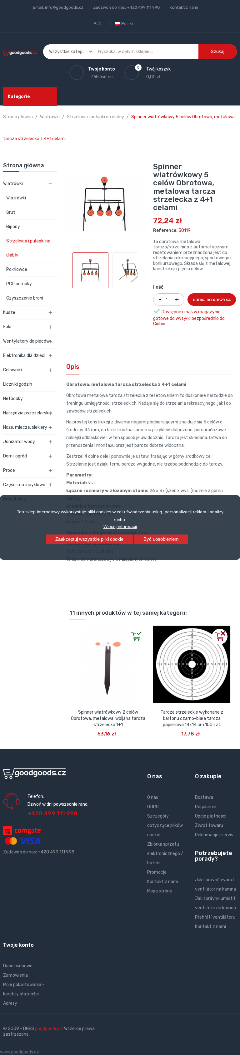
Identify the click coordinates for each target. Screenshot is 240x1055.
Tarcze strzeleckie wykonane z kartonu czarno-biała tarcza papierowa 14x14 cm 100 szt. (192, 718)
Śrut (10, 212)
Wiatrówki (13, 183)
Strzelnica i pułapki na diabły (28, 248)
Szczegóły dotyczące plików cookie (165, 825)
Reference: (165, 230)
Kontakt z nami (184, 7)
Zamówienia (15, 975)
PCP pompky (19, 283)
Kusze (9, 312)
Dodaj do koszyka (212, 300)
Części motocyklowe (24, 484)
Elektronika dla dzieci (24, 355)
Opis (72, 366)
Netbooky (13, 398)
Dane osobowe (17, 966)
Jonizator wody (19, 441)
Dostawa (204, 797)
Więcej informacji (120, 526)
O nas (152, 797)
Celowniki (12, 370)
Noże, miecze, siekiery (25, 427)
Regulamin (205, 806)
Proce (9, 470)
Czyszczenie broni (24, 298)
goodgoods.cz (49, 1028)
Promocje (157, 872)
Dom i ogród (15, 456)
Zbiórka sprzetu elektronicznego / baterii (165, 854)
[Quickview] (74, 630)
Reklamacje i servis (214, 835)
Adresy (10, 1003)
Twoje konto (18, 945)
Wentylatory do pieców (26, 341)
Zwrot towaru (209, 825)
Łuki (7, 327)
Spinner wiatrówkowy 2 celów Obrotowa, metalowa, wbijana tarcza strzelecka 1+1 (108, 718)
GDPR (153, 806)
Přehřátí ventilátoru (215, 917)
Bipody (13, 226)
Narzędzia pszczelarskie (27, 413)
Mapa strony (159, 891)
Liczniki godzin (17, 384)
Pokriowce (16, 269)
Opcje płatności (210, 816)
